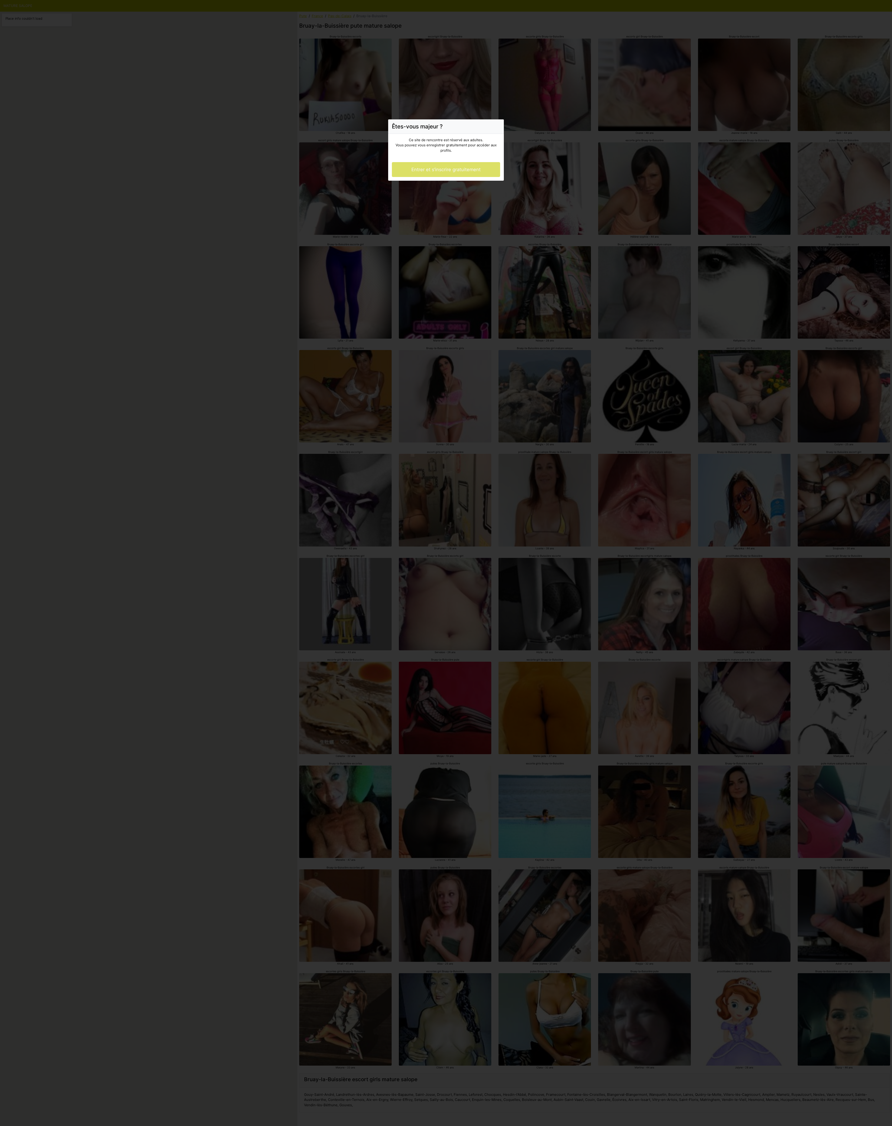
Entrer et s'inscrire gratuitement (446, 169)
